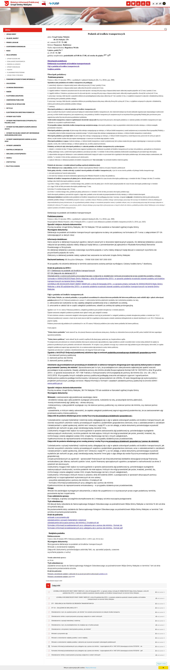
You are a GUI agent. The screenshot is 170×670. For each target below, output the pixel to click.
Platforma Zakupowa (14, 96)
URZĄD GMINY (11, 34)
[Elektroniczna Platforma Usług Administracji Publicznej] (54, 3)
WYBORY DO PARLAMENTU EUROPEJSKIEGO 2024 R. (21, 128)
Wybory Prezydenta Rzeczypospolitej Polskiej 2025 (21, 122)
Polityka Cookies (13, 166)
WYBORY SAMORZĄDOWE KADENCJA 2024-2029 (21, 140)
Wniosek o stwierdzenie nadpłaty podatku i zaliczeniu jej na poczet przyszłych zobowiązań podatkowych (83, 642)
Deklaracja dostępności (16, 154)
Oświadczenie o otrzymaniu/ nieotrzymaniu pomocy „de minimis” (71, 629)
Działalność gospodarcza (16, 61)
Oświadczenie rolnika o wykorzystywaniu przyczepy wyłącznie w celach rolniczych (76, 616)
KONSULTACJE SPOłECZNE (15, 104)
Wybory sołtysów (13, 116)
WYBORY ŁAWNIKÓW (13, 145)
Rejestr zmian (161, 663)
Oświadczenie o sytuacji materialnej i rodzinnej (65, 620)
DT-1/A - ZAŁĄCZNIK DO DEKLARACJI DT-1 (64, 608)
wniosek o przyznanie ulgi (58, 517)
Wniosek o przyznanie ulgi (59, 633)
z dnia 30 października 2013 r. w (103, 279)
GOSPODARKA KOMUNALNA (15, 46)
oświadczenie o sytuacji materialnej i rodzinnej (67, 520)
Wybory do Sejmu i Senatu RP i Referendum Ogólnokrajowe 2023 (22, 134)
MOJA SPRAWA (11, 55)
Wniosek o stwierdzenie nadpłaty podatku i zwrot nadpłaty (69, 637)
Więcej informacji (90, 667)
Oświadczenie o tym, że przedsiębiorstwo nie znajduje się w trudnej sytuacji (74, 625)
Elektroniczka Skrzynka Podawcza (20, 112)
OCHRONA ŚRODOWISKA (14, 87)
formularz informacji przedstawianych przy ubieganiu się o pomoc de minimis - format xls (85, 525)
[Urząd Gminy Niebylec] (6, 3)
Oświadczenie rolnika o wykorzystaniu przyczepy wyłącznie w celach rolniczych (75, 655)
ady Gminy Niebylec (80, 279)
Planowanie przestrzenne (15, 72)
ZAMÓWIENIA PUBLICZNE (15, 100)
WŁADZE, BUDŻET (12, 38)
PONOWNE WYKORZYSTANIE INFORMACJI (20, 79)
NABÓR (8, 91)
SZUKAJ (9, 158)
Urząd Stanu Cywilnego (15, 75)
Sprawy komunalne (13, 67)
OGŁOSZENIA (10, 83)
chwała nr (53, 279)
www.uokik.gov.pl (55, 383)
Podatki (9, 69)
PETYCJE (9, 108)
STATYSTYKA (11, 162)
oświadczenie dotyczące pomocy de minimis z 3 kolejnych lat (73, 523)
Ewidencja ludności (13, 64)
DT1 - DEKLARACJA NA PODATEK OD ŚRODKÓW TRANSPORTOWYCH (72, 603)
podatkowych (102, 574)
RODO (8, 51)
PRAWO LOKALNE (12, 42)
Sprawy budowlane (13, 58)
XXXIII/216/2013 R (64, 279)
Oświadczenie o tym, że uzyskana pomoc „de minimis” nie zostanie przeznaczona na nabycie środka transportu (85, 612)
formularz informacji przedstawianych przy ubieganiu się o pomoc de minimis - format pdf (85, 528)
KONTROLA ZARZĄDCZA (14, 149)
